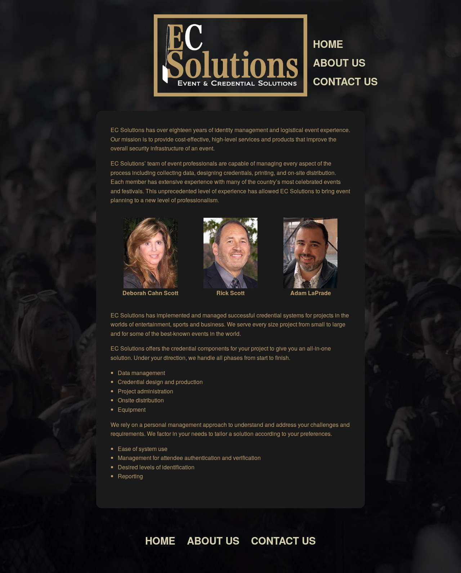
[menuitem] (384, 44)
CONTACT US (345, 81)
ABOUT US (339, 62)
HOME (328, 43)
